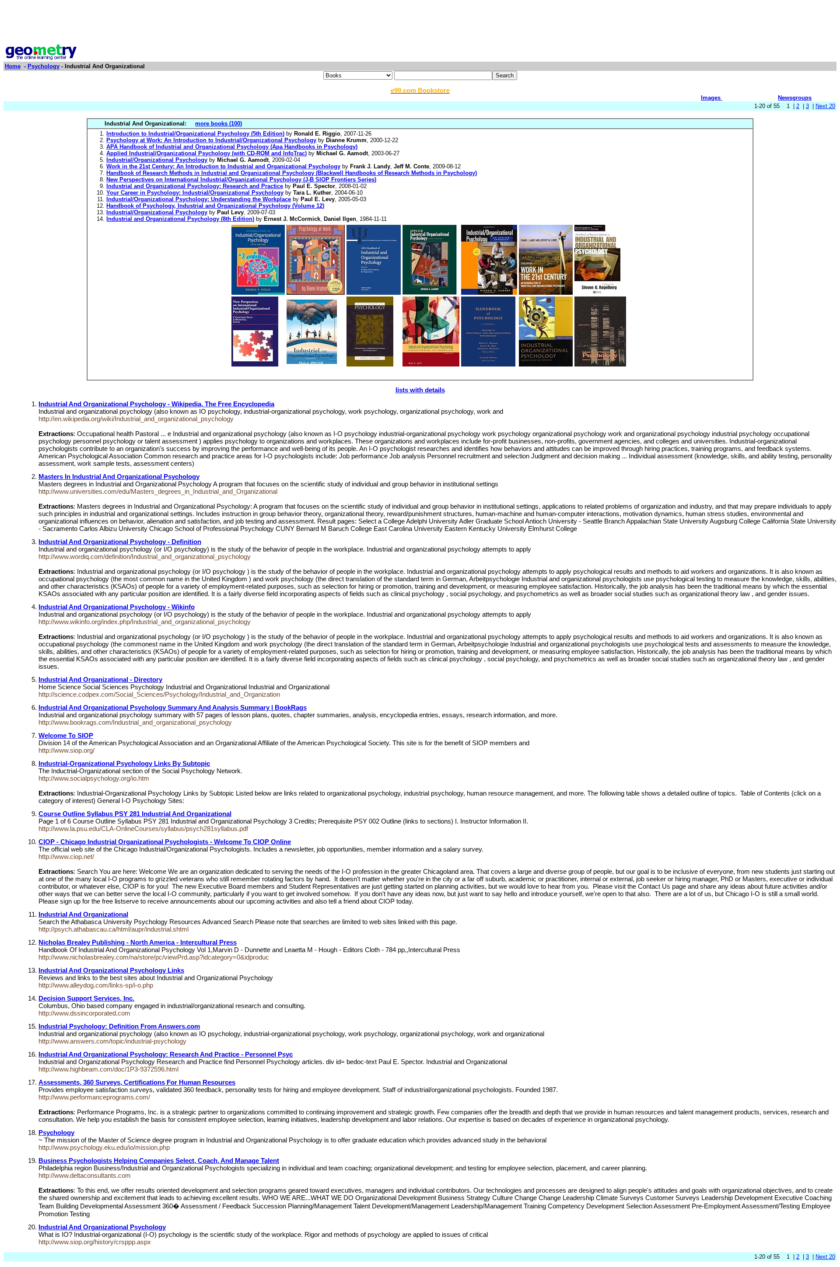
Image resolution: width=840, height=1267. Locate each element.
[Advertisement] (420, 23)
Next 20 (825, 106)
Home (13, 66)
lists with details (420, 390)
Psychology (44, 66)
